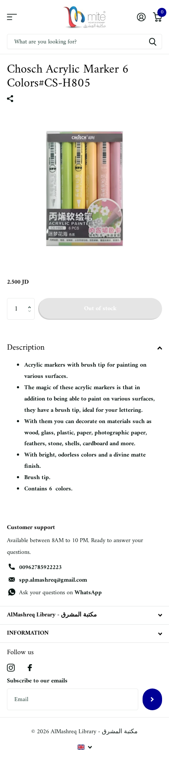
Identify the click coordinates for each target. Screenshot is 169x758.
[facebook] (30, 667)
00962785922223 (40, 567)
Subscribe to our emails (37, 680)
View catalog (12, 17)
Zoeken (152, 41)
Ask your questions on (60, 592)
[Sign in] (141, 17)
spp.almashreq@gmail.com (53, 580)
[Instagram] (11, 668)
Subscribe (152, 699)
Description (26, 348)
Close (84, 615)
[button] (31, 301)
